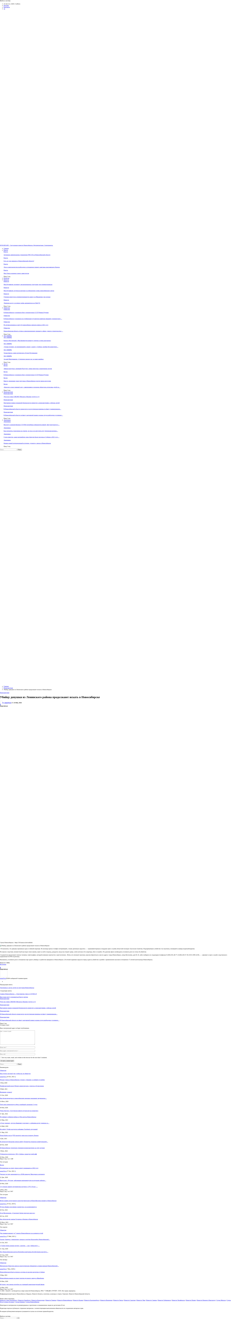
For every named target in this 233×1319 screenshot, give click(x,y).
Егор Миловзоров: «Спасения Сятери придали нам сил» (17, 1213)
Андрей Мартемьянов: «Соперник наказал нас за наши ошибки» (24, 359)
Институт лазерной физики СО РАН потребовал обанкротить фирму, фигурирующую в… (32, 424)
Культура (6, 278)
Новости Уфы (141, 1300)
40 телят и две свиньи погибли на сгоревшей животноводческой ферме (22, 1284)
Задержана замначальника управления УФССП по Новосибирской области (27, 255)
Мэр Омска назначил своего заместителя (16, 273)
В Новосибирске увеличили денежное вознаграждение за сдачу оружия (22, 1148)
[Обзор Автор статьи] (3, 977)
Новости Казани (78, 1300)
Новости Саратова (130, 1300)
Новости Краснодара (38, 1300)
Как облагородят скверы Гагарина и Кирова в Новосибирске (19, 1219)
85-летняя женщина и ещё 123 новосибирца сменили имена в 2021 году (26, 325)
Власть (6, 250)
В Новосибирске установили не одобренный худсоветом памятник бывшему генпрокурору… (33, 319)
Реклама (6, 5)
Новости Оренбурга (24, 1300)
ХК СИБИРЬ (8, 336)
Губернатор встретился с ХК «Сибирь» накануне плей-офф (18, 1154)
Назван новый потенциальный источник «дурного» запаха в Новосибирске (27, 443)
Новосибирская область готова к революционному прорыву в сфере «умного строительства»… (33, 331)
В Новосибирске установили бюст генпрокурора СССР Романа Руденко (26, 312)
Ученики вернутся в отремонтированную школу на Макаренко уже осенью (27, 297)
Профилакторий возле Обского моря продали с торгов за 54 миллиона (22, 1086)
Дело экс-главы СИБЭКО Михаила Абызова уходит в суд (21, 396)
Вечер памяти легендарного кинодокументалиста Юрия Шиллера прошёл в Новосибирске (28, 1200)
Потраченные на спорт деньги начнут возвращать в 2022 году (19, 1168)
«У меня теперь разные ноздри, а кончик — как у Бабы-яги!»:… (20, 1245)
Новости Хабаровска (164, 1300)
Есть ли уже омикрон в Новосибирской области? (19, 261)
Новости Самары (151, 1300)
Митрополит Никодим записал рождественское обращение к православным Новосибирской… (29, 1266)
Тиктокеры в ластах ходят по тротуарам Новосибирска (17, 987)
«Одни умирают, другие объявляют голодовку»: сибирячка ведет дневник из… (24, 1123)
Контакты (7, 7)
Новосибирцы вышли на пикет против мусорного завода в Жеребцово (22, 1278)
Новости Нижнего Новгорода (206, 1300)
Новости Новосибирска (64, 1300)
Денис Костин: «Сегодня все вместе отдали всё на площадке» (19, 1110)
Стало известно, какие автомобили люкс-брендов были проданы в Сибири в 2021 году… (31, 437)
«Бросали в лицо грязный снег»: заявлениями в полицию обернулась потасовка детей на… (32, 387)
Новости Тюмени (51, 1300)
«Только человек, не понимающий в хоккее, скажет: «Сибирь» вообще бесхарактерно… (31, 347)
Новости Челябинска (178, 1300)
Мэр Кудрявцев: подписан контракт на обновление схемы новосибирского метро (29, 290)
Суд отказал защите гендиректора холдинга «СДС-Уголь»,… (19, 1186)
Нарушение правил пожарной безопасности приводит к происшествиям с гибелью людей (32, 403)
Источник (3, 964)
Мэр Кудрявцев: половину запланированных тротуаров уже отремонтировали (28, 284)
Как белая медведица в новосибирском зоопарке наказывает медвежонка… (23, 1098)
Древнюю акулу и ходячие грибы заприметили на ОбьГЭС (22, 303)
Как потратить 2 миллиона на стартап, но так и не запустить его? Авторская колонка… (31, 431)
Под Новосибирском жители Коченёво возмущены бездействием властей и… (24, 1252)
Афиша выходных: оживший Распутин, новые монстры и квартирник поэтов (28, 368)
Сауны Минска (221, 1300)
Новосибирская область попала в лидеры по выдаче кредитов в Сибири (22, 1272)
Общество (7, 308)
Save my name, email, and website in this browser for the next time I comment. (24, 1057)
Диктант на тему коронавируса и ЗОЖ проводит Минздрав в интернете (22, 1174)
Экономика (7, 420)
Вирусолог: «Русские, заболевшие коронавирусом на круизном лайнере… (23, 1180)
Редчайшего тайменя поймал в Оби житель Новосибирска (18, 1117)
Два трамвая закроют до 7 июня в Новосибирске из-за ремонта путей (21, 1233)
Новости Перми (191, 1300)
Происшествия (8, 392)
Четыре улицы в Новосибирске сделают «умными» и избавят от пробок (22, 1080)
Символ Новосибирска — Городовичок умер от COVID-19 (18, 994)
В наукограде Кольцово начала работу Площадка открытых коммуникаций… (24, 1141)
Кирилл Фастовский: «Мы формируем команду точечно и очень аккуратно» (27, 340)
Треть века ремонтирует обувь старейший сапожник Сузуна (18, 1104)
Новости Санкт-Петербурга (8, 1300)
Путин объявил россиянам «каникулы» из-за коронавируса (18, 1207)
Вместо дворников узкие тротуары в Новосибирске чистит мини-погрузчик (27, 381)
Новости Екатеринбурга (91, 1300)
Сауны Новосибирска (32, 1302)
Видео (6, 364)
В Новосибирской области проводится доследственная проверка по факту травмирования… (32, 409)
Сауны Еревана (20, 1302)
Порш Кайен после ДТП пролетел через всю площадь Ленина (19, 1135)
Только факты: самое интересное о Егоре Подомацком (20, 353)
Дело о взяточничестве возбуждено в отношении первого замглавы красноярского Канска (32, 267)
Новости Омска (118, 1300)
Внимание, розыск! (6, 1092)
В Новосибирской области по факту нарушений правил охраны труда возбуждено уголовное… (33, 415)
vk (4, 9)
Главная (6, 248)
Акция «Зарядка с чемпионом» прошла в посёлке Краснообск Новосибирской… (25, 1239)
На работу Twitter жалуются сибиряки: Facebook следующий (18, 1129)
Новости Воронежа (106, 1300)
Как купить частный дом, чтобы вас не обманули (15, 1073)
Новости (6, 280)
